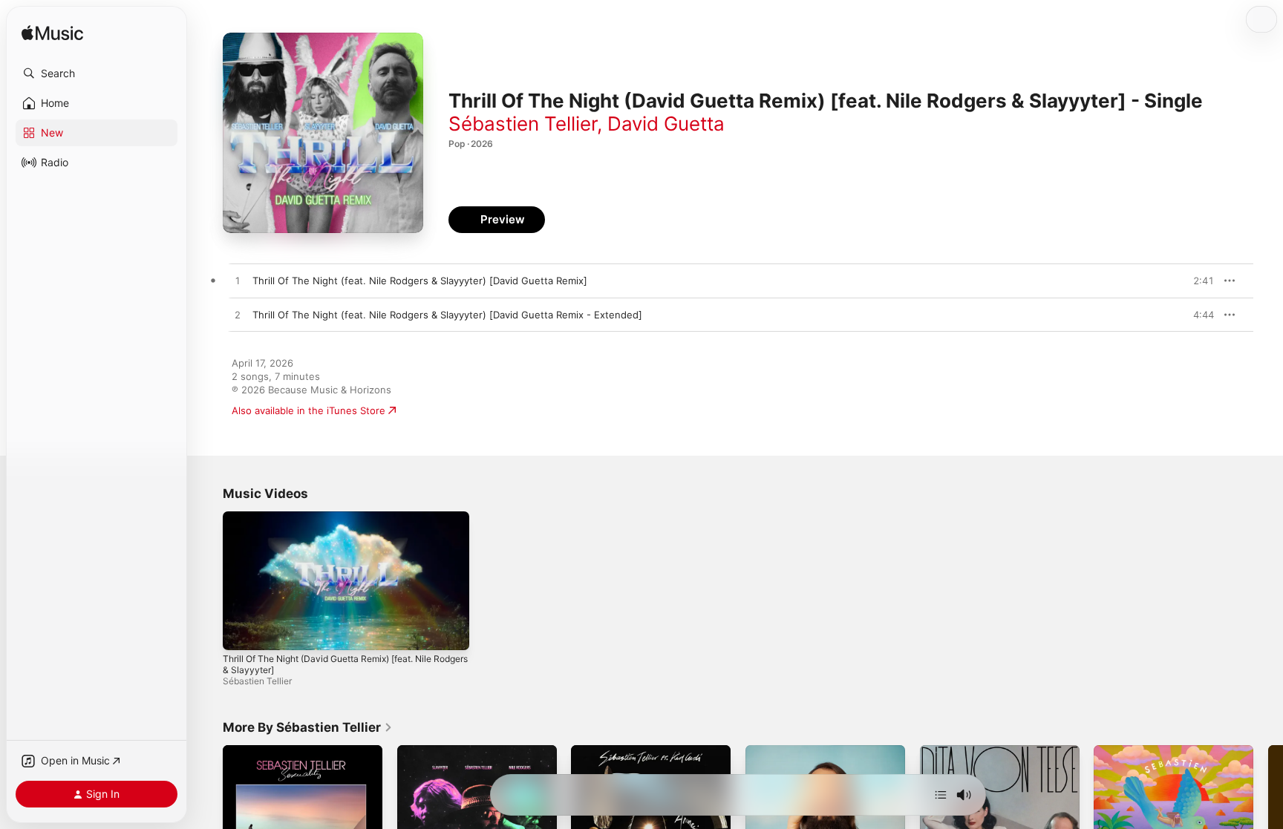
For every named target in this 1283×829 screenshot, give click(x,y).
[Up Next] (941, 794)
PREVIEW (1197, 280)
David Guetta (666, 123)
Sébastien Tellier (522, 123)
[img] (52, 33)
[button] (96, 73)
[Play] (241, 631)
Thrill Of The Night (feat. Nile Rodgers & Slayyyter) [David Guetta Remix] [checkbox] (419, 280)
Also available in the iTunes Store (308, 410)
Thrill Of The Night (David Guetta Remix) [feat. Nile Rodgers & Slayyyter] (345, 664)
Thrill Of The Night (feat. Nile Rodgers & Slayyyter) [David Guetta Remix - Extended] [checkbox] (447, 315)
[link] (308, 727)
